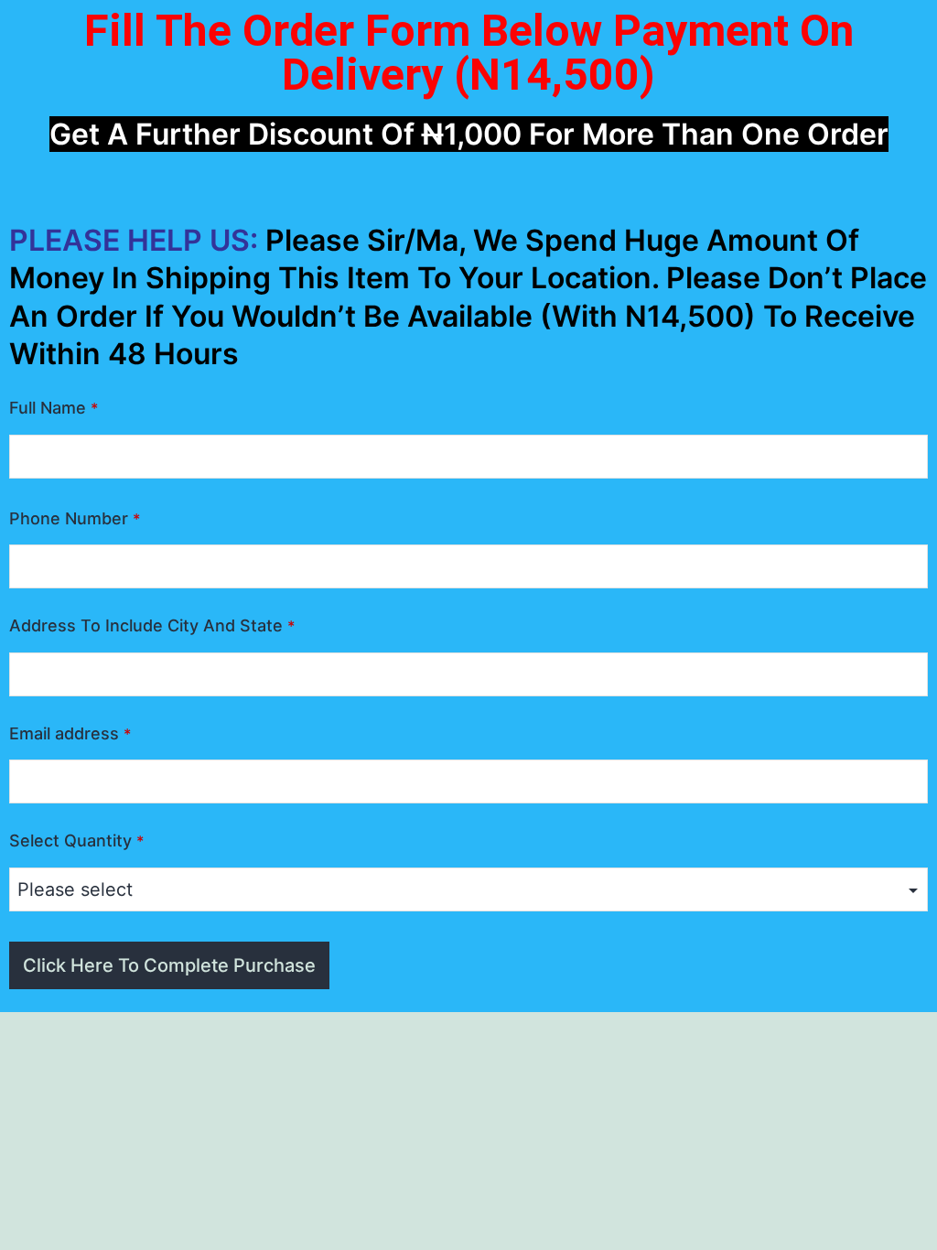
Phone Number (74, 518)
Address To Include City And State (152, 625)
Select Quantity (76, 840)
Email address (70, 733)
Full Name (53, 407)
